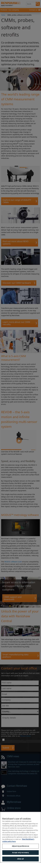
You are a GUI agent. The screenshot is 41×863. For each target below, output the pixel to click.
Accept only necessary (20, 852)
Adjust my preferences (20, 846)
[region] (20, 837)
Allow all (20, 859)
